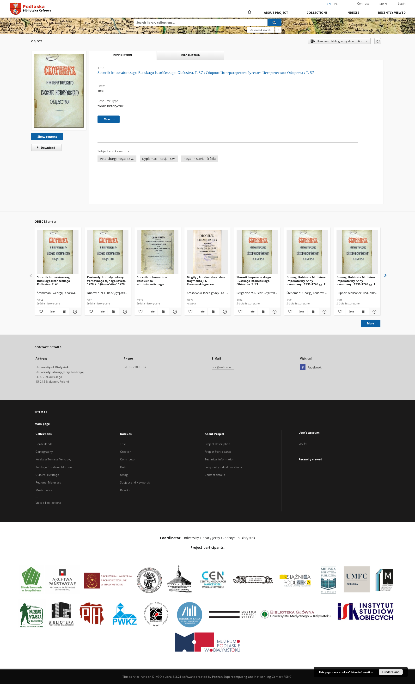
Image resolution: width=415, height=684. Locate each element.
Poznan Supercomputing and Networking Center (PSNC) (252, 677)
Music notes (44, 490)
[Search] (274, 22)
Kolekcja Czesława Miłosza (54, 467)
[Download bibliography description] (51, 312)
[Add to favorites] (377, 41)
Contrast (363, 3)
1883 (101, 91)
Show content (47, 137)
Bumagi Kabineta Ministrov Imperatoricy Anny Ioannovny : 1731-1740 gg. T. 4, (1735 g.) (356, 280)
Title (123, 444)
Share (383, 4)
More (370, 323)
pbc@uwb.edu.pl (223, 367)
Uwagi (124, 475)
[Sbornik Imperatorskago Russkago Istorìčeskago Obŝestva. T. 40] (57, 252)
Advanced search (260, 30)
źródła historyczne (111, 106)
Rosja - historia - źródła (199, 159)
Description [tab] (122, 55)
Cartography (44, 452)
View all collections (48, 503)
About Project (276, 13)
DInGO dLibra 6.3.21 (167, 677)
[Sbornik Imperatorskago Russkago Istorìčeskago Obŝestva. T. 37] (59, 91)
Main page (42, 424)
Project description (217, 444)
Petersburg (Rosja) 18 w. (117, 159)
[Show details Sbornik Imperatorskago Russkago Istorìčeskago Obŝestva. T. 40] (74, 312)
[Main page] (249, 12)
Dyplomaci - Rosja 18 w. (158, 159)
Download (47, 148)
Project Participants (218, 452)
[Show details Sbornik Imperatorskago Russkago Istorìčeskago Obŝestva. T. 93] (274, 312)
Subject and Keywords (135, 482)
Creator (125, 452)
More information (362, 672)
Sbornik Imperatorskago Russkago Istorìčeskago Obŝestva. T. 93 (254, 280)
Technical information (219, 459)
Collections (317, 13)
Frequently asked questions (223, 467)
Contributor (128, 459)
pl (336, 3)
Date (123, 467)
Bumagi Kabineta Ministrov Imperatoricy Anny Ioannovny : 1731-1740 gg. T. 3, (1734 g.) (306, 280)
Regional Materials (48, 482)
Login (401, 3)
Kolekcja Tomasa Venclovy (53, 459)
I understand (390, 672)
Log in (303, 443)
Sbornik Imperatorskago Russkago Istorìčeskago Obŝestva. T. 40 (54, 280)
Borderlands (44, 444)
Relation (125, 490)
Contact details (215, 475)
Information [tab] (190, 55)
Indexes (353, 13)
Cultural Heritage (47, 475)
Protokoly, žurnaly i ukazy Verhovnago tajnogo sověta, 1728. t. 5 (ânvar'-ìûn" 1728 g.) (106, 280)
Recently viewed (392, 13)
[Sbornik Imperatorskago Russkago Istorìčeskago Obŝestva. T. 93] (257, 252)
